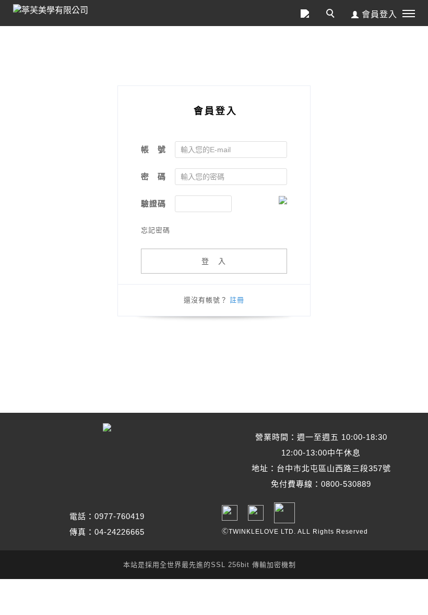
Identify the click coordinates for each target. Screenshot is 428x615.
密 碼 (153, 176)
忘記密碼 (155, 230)
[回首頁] (60, 10)
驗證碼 (153, 203)
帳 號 (153, 149)
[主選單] (408, 14)
